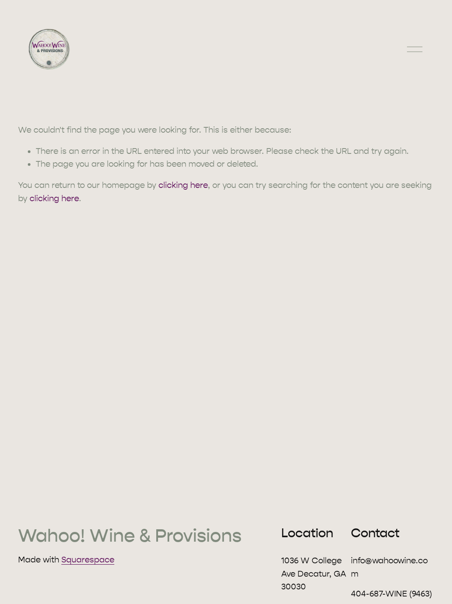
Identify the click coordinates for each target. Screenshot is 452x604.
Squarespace (87, 560)
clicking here (183, 185)
